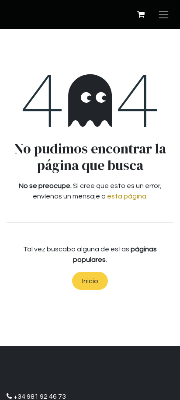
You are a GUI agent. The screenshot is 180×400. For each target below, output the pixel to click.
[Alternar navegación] (163, 14)
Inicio (90, 281)
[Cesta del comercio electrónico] (140, 14)
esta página (126, 196)
